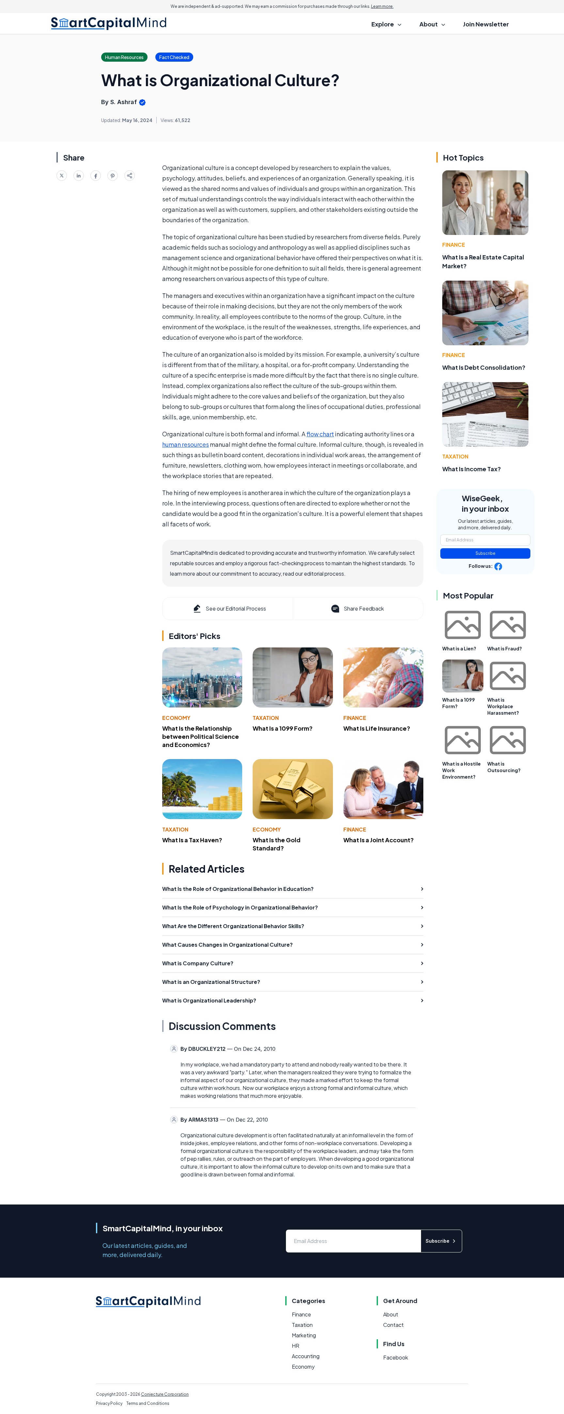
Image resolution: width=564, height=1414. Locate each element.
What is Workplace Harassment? (503, 706)
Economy (176, 717)
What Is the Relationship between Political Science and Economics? (200, 736)
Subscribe (485, 553)
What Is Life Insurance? (376, 728)
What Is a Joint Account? (378, 840)
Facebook (395, 1357)
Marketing (304, 1335)
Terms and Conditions (147, 1403)
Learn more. (382, 6)
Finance (354, 717)
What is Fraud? (504, 648)
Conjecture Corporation (165, 1394)
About (390, 1314)
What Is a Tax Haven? (192, 840)
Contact (393, 1324)
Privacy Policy (109, 1403)
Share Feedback (364, 608)
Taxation (266, 717)
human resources (185, 444)
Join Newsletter (486, 24)
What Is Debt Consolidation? (483, 367)
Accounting (306, 1356)
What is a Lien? (459, 648)
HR (295, 1345)
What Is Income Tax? (471, 469)
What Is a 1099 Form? (283, 728)
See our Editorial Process (236, 608)
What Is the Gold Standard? (277, 844)
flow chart (320, 434)
